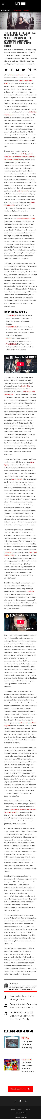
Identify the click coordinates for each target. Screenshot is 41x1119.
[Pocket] (23, 69)
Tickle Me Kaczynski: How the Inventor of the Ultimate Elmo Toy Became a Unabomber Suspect (28, 1067)
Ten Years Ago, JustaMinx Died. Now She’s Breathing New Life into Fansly (22, 1015)
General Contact (21, 1113)
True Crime (5, 10)
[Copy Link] (29, 69)
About (13, 1109)
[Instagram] (35, 69)
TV (11, 10)
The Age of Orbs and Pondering (26, 1044)
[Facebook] (12, 69)
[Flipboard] (18, 69)
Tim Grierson (17, 10)
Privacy (20, 1109)
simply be (30, 591)
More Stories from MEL (20, 1089)
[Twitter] (6, 69)
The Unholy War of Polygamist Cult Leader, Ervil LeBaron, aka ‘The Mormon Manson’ (20, 347)
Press (28, 1109)
